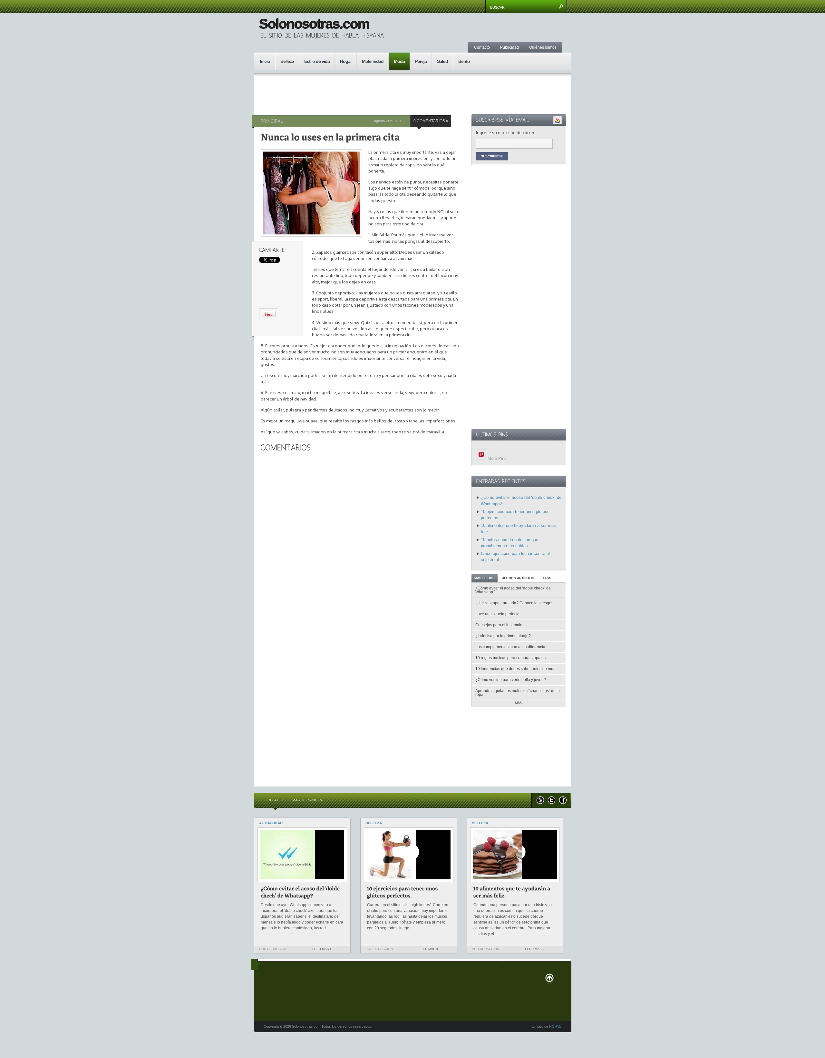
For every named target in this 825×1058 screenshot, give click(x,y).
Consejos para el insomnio (498, 625)
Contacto (482, 47)
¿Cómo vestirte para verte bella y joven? (510, 680)
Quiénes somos (543, 47)
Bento (464, 61)
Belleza (287, 61)
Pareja (421, 61)
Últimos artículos (519, 578)
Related (275, 800)
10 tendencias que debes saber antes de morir (516, 669)
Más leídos (484, 578)
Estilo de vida (317, 61)
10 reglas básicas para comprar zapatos (510, 658)
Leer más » (322, 949)
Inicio (265, 61)
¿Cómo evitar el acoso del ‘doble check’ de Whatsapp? (513, 590)
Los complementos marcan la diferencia (510, 647)
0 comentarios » (430, 121)
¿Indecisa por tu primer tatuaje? (503, 636)
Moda (399, 61)
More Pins (497, 458)
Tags (547, 578)
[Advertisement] (510, 34)
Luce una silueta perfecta (497, 614)
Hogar (346, 61)
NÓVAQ (555, 1026)
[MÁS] (518, 703)
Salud (442, 61)
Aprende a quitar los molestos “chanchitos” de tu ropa (517, 693)
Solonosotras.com (314, 24)
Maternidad (372, 61)
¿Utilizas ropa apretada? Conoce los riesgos (514, 603)
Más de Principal (308, 800)
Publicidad (509, 47)
